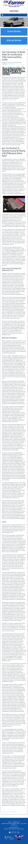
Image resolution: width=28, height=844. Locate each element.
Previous (2, 24)
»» (14, 812)
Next (26, 24)
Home (9, 822)
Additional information (10, 100)
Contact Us (14, 825)
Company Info (16, 822)
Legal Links (23, 823)
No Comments (10, 64)
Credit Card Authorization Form (10, 823)
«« (6, 812)
